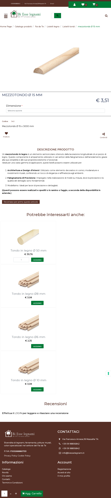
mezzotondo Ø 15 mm (89, 26)
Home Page (6, 26)
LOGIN (18, 413)
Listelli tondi (69, 26)
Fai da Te (39, 26)
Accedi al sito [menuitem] (64, 472)
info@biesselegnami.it (73, 453)
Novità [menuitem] (5, 472)
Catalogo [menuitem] (6, 469)
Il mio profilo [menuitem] (64, 476)
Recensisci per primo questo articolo (21, 202)
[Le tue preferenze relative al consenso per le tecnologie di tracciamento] (108, 373)
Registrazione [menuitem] (64, 469)
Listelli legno (53, 26)
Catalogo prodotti (23, 26)
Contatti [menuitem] (6, 479)
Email (52, 3)
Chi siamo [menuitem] (7, 476)
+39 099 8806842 (15, 3)
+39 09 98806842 (70, 444)
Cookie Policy (24, 456)
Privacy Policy (10, 456)
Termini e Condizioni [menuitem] (12, 482)
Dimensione (14, 105)
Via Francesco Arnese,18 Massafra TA (35, 3)
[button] (57, 15)
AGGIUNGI (37, 260)
